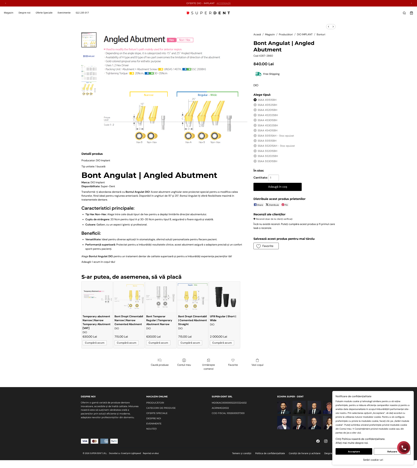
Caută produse (160, 365)
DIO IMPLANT (305, 34)
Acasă (257, 34)
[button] (266, 246)
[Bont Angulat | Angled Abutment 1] (88, 56)
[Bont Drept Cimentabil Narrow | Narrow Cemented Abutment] (129, 296)
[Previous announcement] (5, 3)
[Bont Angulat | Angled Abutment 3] (88, 88)
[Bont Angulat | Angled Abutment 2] (88, 72)
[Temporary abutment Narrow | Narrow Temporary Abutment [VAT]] (97, 296)
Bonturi (321, 34)
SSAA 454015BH (267, 130)
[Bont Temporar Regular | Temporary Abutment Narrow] (160, 296)
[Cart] (411, 13)
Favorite (233, 365)
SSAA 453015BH (267, 120)
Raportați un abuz (151, 453)
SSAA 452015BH (267, 110)
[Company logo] (208, 13)
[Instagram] (325, 441)
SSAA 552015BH (267, 151)
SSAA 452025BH (268, 115)
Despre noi (330, 453)
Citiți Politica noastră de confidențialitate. (360, 439)
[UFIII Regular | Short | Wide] (224, 296)
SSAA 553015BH (267, 161)
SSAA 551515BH (267, 140)
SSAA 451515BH (267, 100)
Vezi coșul (257, 365)
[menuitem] (328, 26)
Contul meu (184, 365)
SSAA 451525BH (267, 105)
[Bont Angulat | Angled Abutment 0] (88, 39)
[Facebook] (318, 441)
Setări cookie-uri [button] (373, 459)
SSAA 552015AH (276, 145)
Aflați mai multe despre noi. (352, 443)
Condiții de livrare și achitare (304, 453)
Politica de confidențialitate (270, 453)
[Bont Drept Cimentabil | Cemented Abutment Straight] (192, 296)
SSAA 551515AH (276, 135)
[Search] (404, 13)
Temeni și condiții (241, 453)
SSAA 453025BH (268, 125)
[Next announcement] (411, 3)
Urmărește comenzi (208, 366)
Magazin (8, 12)
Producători (286, 34)
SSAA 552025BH (268, 156)
